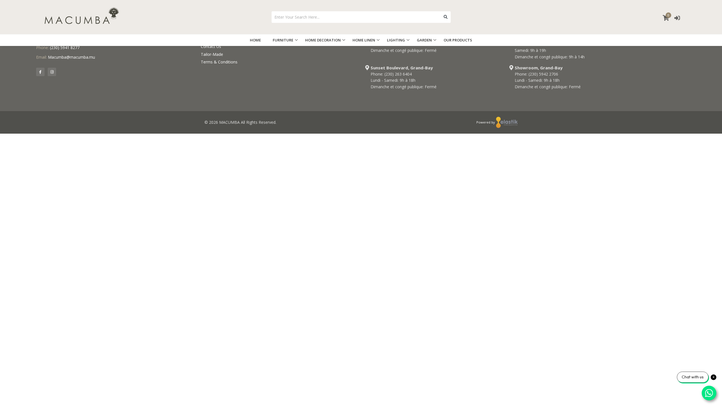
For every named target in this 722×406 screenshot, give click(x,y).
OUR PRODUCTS (458, 40)
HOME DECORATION (323, 40)
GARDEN (424, 40)
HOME (255, 40)
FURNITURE (283, 40)
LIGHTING (396, 40)
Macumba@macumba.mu (71, 57)
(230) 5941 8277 (65, 47)
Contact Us (211, 46)
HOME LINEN (364, 40)
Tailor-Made (212, 54)
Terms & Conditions (219, 62)
